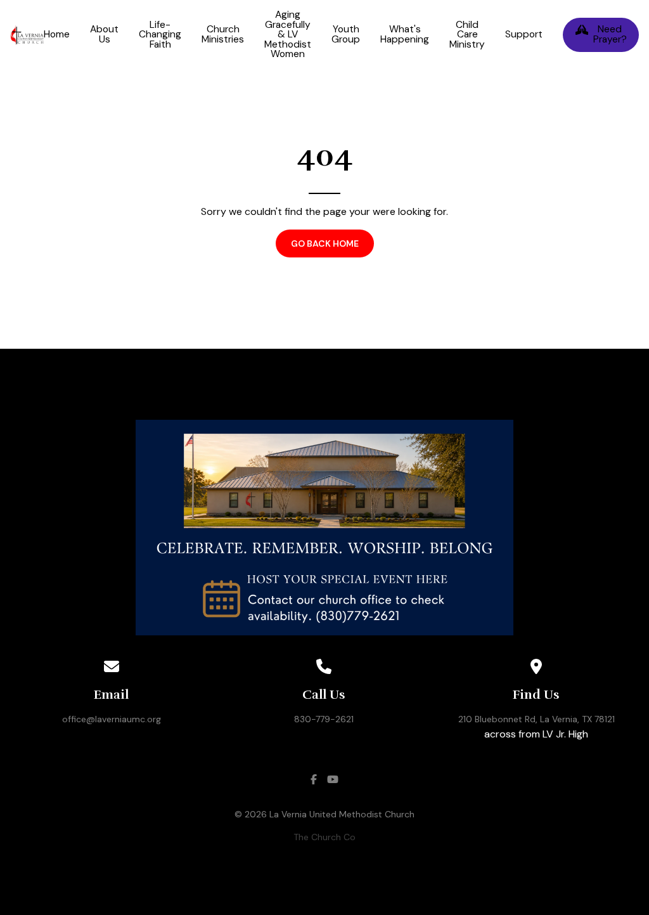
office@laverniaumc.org (111, 719)
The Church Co (324, 837)
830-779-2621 (324, 719)
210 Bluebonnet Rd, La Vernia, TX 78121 (536, 719)
